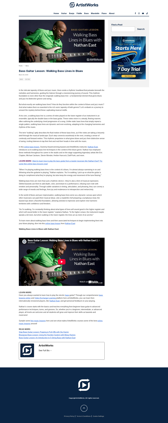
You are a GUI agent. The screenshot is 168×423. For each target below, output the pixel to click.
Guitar (64, 13)
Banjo (71, 13)
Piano (104, 13)
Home (56, 13)
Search (141, 29)
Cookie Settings (98, 416)
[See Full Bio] (51, 350)
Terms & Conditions (83, 416)
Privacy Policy (69, 416)
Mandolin (95, 13)
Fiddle (79, 13)
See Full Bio (44, 350)
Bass (86, 13)
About (112, 13)
